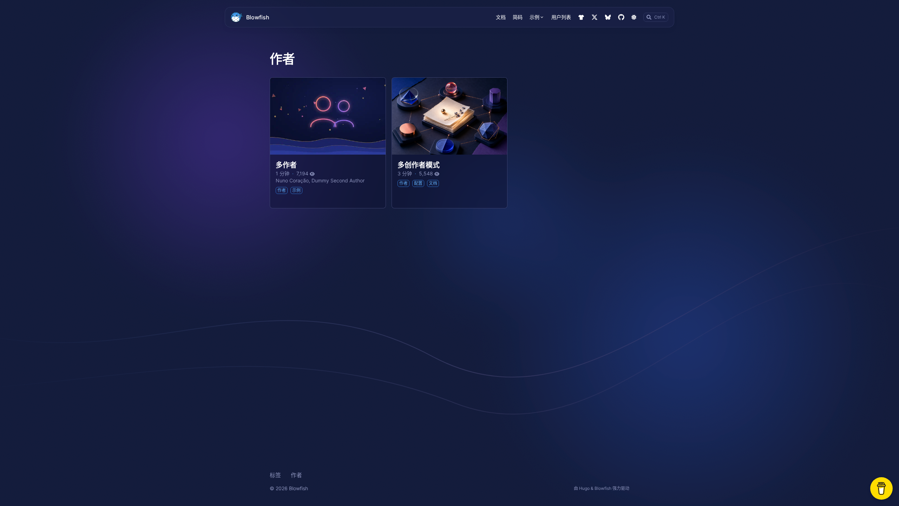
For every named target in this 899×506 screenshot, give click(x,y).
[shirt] (581, 17)
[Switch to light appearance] (633, 17)
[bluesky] (608, 17)
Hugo (584, 488)
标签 (275, 475)
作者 (296, 475)
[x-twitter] (594, 17)
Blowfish (257, 17)
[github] (621, 17)
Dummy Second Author (338, 180)
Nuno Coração (292, 180)
